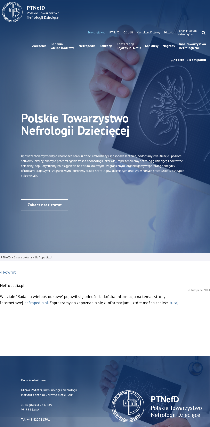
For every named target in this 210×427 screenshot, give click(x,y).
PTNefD (114, 32)
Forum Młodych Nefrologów (187, 32)
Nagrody (169, 46)
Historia (168, 32)
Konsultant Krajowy (148, 32)
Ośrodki (128, 32)
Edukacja (106, 46)
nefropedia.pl (36, 302)
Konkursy (152, 46)
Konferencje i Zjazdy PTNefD (129, 46)
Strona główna (96, 32)
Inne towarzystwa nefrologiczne (192, 46)
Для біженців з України (188, 60)
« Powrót (8, 272)
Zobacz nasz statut (44, 205)
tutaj (174, 302)
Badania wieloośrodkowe (63, 46)
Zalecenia (39, 46)
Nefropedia (87, 46)
